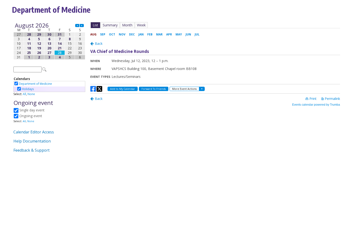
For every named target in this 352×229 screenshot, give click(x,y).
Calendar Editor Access (33, 132)
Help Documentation (32, 141)
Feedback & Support (31, 150)
